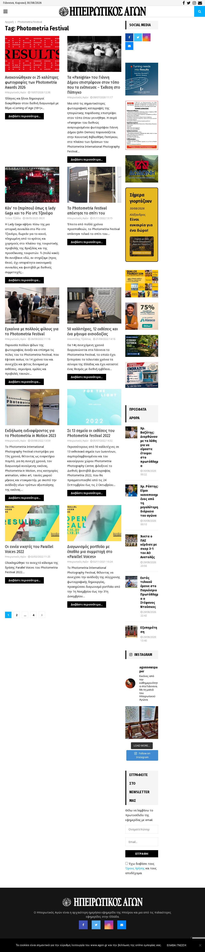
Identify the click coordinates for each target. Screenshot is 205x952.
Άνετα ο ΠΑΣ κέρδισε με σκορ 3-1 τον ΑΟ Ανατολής (148, 546)
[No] (200, 945)
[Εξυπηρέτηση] (131, 632)
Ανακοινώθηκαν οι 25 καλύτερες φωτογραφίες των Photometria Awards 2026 (31, 82)
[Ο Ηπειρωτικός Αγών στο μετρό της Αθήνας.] (141, 722)
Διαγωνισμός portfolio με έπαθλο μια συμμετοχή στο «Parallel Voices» (89, 551)
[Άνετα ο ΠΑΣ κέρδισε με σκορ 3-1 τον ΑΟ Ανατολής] (131, 540)
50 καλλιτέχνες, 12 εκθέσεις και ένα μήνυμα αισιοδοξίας (92, 331)
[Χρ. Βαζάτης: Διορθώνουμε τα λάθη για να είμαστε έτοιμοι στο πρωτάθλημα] (131, 432)
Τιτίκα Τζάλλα (13, 218)
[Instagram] (109, 924)
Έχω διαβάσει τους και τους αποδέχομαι (141, 868)
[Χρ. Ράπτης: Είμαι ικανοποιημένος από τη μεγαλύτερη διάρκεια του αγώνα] (131, 490)
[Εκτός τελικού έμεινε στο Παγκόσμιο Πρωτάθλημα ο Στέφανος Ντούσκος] (131, 582)
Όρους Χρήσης (135, 868)
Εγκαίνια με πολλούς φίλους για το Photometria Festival (31, 331)
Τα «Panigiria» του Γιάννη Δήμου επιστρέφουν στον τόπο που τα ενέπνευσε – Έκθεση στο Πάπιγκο (93, 85)
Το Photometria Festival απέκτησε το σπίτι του (87, 210)
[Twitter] (96, 924)
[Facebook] (83, 924)
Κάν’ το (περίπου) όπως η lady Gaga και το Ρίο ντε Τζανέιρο (30, 210)
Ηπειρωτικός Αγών (15, 92)
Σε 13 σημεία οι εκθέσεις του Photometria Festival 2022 (91, 433)
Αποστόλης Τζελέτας (79, 339)
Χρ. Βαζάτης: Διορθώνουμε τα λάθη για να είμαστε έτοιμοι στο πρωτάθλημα (149, 447)
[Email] (121, 924)
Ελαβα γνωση (176, 945)
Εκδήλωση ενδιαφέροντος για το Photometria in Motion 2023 (30, 433)
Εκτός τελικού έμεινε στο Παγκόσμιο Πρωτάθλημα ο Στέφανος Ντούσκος (149, 592)
